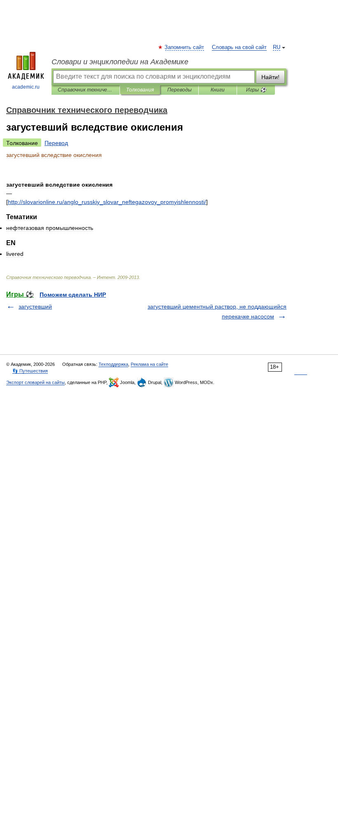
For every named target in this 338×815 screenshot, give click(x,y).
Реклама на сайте (149, 364)
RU (276, 47)
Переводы (179, 90)
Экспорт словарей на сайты (35, 382)
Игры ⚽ (256, 90)
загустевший (35, 306)
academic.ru (26, 87)
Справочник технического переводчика (85, 90)
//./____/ (107, 202)
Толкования (140, 90)
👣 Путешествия (30, 370)
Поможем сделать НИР (73, 294)
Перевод (56, 143)
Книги (218, 90)
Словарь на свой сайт (239, 47)
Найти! (270, 77)
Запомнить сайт (184, 47)
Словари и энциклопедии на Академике (120, 62)
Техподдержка (113, 364)
